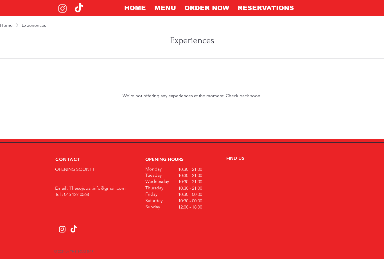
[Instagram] (62, 8)
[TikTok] (78, 8)
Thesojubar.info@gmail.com (97, 188)
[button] (165, 8)
